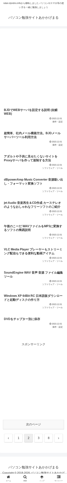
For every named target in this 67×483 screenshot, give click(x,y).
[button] (60, 452)
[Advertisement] (33, 68)
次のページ (33, 424)
